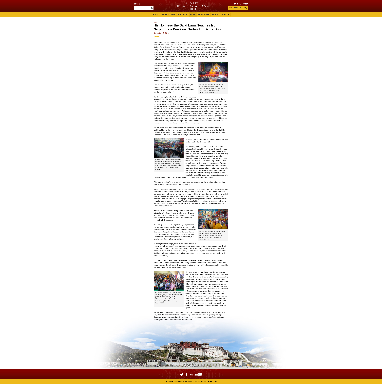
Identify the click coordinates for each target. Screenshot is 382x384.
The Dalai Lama (168, 14)
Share (156, 36)
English (137, 4)
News (192, 14)
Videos (215, 14)
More (224, 14)
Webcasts (235, 7)
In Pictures (203, 14)
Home (155, 14)
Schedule (182, 14)
